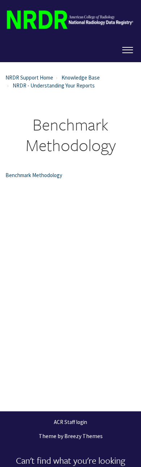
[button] (127, 48)
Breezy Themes (83, 436)
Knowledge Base (80, 77)
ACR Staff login (70, 422)
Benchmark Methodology (33, 175)
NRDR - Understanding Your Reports (54, 85)
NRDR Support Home (29, 77)
